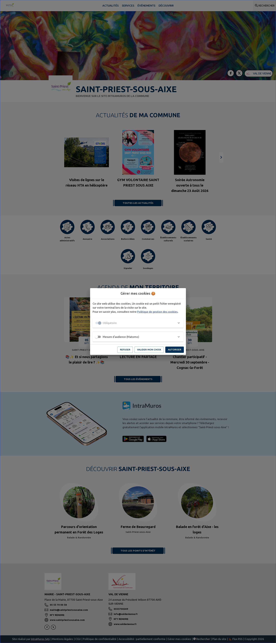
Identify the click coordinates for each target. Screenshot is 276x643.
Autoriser (174, 349)
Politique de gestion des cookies (157, 311)
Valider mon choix (149, 349)
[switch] (96, 337)
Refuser (125, 349)
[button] (138, 323)
